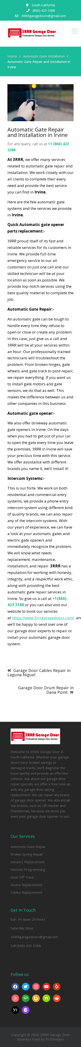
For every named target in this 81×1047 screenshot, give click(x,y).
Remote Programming (28, 869)
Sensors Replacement (28, 862)
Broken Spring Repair (27, 854)
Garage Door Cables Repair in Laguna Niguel (38, 673)
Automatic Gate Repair (28, 846)
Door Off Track (22, 877)
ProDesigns (55, 1039)
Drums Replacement (26, 884)
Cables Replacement (26, 892)
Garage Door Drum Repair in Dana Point (46, 690)
